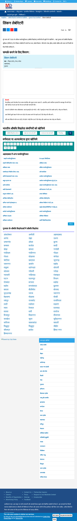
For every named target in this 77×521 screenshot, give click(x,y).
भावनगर (57, 293)
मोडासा (31, 297)
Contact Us (58, 1)
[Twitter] (8, 29)
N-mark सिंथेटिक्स (44, 158)
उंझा (30, 238)
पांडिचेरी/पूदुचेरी (44, 437)
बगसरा (31, 282)
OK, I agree (56, 515)
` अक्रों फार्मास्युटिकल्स (9, 158)
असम (41, 349)
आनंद (6, 238)
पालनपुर (32, 278)
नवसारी (7, 275)
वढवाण (56, 304)
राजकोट (32, 300)
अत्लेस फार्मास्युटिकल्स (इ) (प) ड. (48, 180)
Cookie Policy (46, 516)
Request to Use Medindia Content (45, 495)
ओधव (31, 242)
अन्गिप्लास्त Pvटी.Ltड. (45, 189)
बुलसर (56, 286)
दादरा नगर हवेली (44, 367)
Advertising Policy (12, 499)
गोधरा (6, 256)
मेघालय (42, 428)
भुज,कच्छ (7, 293)
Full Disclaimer (9, 513)
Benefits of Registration (14, 497)
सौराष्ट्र (7, 329)
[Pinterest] (12, 29)
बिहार (41, 353)
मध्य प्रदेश (43, 415)
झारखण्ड (42, 402)
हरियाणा (42, 389)
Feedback (27, 499)
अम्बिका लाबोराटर (7, 220)
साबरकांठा (33, 322)
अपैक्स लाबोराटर (7, 207)
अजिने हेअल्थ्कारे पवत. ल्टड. (10, 176)
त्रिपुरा (42, 464)
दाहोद (56, 264)
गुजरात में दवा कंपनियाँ (34, 18)
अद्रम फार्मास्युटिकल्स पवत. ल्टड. (48, 185)
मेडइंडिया (3, 18)
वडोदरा (31, 304)
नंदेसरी (31, 271)
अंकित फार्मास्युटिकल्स (45, 167)
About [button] (9, 1)
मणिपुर (42, 424)
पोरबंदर (6, 282)
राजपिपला (57, 300)
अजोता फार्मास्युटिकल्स (45, 176)
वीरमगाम (57, 315)
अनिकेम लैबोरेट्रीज (8, 198)
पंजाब (41, 442)
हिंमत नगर (58, 329)
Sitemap (26, 497)
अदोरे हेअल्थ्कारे (7, 189)
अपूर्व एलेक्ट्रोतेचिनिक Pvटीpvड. (48, 207)
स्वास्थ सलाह (11, 11)
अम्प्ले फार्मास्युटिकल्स (45, 211)
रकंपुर (6, 300)
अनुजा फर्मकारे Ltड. (8, 194)
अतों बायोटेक (6, 185)
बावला (6, 289)
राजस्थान (42, 446)
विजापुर (6, 315)
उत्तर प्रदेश (43, 468)
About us (9, 492)
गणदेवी (56, 249)
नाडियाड (32, 275)
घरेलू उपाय (19, 11)
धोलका (6, 271)
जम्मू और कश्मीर (44, 398)
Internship (39, 1)
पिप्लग (56, 278)
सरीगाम (6, 322)
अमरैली (31, 234)
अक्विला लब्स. (43, 163)
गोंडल (56, 253)
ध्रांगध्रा (32, 267)
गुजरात (42, 384)
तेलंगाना (42, 459)
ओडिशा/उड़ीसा (44, 433)
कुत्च (55, 242)
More (71, 224)
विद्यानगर (32, 315)
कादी (55, 245)
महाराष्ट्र (42, 420)
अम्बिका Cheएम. (7, 216)
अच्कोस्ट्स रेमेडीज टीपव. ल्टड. (11, 172)
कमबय (6, 245)
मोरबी (56, 297)
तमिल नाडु (43, 455)
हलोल (31, 329)
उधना (56, 238)
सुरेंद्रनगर (58, 319)
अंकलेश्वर (8, 234)
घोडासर (32, 256)
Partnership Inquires (40, 492)
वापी (30, 311)
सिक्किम (42, 450)
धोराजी (56, 267)
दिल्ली (41, 375)
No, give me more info (66, 515)
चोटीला (6, 260)
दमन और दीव (43, 371)
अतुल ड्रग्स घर (7, 180)
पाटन (6, 278)
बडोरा (6, 286)
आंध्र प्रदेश (43, 345)
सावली (56, 322)
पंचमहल (57, 275)
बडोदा (56, 282)
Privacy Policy (7, 518)
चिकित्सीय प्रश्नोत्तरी (49, 11)
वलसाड (57, 307)
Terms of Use (19, 518)
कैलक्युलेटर (39, 11)
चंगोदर (56, 256)
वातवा (6, 311)
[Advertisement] (38, 82)
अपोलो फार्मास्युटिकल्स (9, 211)
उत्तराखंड (42, 472)
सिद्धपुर (6, 326)
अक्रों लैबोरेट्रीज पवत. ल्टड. (10, 163)
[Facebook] (4, 29)
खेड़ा (5, 249)
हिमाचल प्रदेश (44, 393)
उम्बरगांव (7, 242)
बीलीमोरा (32, 289)
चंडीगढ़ (42, 358)
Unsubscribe (38, 497)
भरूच (31, 293)
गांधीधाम (7, 253)
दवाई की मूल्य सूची (12, 15)
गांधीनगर (32, 253)
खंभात (31, 249)
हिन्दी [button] (64, 1)
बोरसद (56, 289)
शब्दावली (59, 11)
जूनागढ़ (56, 260)
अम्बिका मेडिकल (43, 216)
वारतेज (56, 311)
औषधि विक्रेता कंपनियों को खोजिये (17, 18)
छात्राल (32, 260)
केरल (41, 411)
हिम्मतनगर (8, 333)
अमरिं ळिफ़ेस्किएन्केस (45, 220)
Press (26, 495)
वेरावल (31, 307)
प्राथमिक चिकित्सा (29, 11)
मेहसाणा (7, 297)
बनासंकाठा (33, 286)
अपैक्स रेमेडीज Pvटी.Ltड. (46, 202)
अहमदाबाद (58, 234)
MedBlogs (48, 1)
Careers (29, 1)
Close (54, 519)
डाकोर (31, 264)
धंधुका (6, 267)
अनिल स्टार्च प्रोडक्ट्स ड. (10, 202)
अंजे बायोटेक (42, 172)
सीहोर (56, 326)
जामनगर (7, 264)
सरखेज (7, 319)
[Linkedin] (15, 29)
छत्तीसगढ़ (42, 362)
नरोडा (56, 271)
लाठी (5, 304)
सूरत (30, 319)
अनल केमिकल (43, 194)
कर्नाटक (42, 406)
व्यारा (5, 307)
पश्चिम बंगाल (43, 477)
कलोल (31, 245)
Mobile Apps (19, 1)
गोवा (41, 380)
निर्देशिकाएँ (22, 15)
